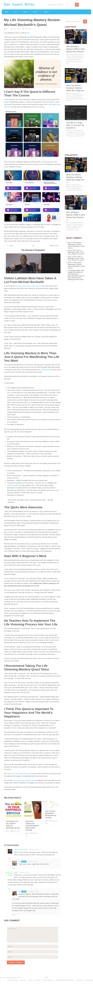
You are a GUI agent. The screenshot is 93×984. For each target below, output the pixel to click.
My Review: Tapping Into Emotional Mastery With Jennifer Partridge (32, 825)
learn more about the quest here (24, 780)
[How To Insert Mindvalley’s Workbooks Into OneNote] (52, 805)
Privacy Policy (89, 980)
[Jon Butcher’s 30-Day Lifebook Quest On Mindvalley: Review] (13, 810)
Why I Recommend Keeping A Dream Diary (76, 278)
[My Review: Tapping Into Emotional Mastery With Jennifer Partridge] (32, 810)
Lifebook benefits (13, 485)
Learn (24, 12)
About (6, 12)
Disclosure (79, 980)
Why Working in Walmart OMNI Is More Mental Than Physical (75, 49)
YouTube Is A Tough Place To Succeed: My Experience (75, 125)
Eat (15, 12)
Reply (9, 859)
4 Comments (28, 29)
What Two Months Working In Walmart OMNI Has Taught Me (75, 88)
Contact (46, 12)
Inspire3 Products (48, 980)
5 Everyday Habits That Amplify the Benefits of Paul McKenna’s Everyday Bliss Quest (76, 273)
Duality (49, 104)
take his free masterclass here (20, 774)
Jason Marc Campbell (20, 849)
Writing (31, 980)
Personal (37, 980)
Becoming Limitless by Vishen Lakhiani (28, 286)
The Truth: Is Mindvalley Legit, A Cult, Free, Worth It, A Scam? (76, 252)
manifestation (45, 369)
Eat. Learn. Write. (19, 4)
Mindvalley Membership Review (65, 980)
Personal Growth (12, 980)
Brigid (15, 872)
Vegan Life (23, 980)
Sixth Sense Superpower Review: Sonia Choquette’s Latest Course (76, 245)
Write (35, 12)
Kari (7, 29)
